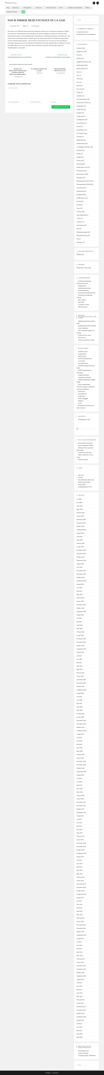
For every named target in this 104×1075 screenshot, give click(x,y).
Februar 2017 (80, 836)
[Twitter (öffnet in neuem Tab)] (94, 3)
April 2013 (80, 993)
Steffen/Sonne (81, 198)
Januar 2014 (80, 962)
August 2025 (80, 533)
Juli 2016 (79, 860)
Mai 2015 (79, 908)
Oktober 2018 (80, 768)
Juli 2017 (79, 819)
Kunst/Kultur (80, 130)
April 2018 (80, 788)
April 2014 (80, 952)
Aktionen (79, 48)
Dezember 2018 (81, 761)
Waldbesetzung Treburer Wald (87, 326)
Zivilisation (80, 242)
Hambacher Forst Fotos (85, 452)
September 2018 (81, 771)
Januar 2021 (80, 676)
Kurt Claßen (80, 133)
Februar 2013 (80, 1000)
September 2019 (81, 730)
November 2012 (81, 1010)
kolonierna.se (82, 337)
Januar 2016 (80, 880)
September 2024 (81, 560)
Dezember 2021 (81, 638)
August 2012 (80, 1020)
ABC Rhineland (82, 307)
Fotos (78, 85)
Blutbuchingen (81, 68)
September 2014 (81, 935)
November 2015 (81, 887)
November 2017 (81, 805)
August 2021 (80, 652)
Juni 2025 (79, 536)
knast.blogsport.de (83, 290)
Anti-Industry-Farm (83, 1051)
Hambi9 (79, 113)
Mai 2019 (79, 744)
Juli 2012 (79, 1023)
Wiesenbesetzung (82, 235)
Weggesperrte (82, 286)
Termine (79, 211)
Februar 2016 (80, 877)
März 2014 (80, 955)
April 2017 (80, 829)
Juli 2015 (79, 901)
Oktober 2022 (80, 608)
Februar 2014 (80, 959)
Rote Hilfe (81, 302)
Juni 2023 (79, 587)
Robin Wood (81, 484)
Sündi (78, 205)
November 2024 (81, 553)
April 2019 (80, 747)
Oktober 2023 (80, 577)
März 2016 (80, 874)
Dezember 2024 (81, 550)
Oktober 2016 (80, 850)
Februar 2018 (80, 795)
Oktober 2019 (80, 727)
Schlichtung (80, 187)
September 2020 (81, 690)
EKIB (79, 370)
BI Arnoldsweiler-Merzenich (86, 480)
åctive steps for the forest (85, 443)
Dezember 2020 (81, 679)
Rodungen (80, 177)
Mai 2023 (79, 591)
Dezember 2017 (81, 802)
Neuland (79, 150)
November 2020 (81, 683)
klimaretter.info (82, 394)
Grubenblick (80, 106)
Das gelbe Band (83, 363)
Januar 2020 (80, 717)
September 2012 (81, 1017)
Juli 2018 (79, 778)
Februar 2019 (80, 754)
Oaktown (79, 157)
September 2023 (81, 581)
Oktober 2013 (80, 972)
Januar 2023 (80, 601)
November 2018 (81, 764)
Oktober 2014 (80, 931)
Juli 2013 (79, 982)
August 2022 (80, 615)
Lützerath (79, 136)
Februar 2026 (80, 512)
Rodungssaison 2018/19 (84, 184)
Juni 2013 (79, 986)
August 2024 (80, 564)
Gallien (79, 92)
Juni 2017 (79, 822)
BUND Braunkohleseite (85, 358)
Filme (78, 79)
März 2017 (80, 833)
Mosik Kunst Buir (83, 459)
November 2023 (81, 574)
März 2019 (80, 751)
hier (20, 45)
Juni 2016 (79, 863)
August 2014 (80, 938)
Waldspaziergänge (82, 232)
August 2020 (80, 693)
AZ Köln (80, 477)
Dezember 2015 (81, 884)
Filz (78, 82)
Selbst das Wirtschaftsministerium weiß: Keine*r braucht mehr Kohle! (18, 71)
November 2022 (81, 604)
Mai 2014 (79, 948)
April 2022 (80, 625)
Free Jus (79, 89)
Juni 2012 (79, 1027)
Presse (79, 160)
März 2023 (80, 594)
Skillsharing (80, 191)
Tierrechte (79, 222)
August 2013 (80, 979)
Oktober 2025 (80, 526)
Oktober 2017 (80, 809)
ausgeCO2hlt (82, 354)
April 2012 (80, 1034)
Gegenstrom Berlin (83, 375)
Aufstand (79, 58)
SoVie (80, 403)
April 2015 (80, 911)
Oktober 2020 (80, 686)
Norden (79, 153)
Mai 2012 (79, 1030)
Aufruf (78, 55)
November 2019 (81, 724)
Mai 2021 (79, 662)
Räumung (79, 164)
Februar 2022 (80, 632)
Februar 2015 (80, 918)
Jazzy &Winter (81, 123)
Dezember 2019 (81, 720)
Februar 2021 (80, 673)
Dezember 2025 (81, 519)
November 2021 (81, 642)
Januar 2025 (80, 546)
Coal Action (81, 361)
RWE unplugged (83, 398)
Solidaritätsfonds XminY (85, 487)
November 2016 (81, 846)
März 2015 (80, 914)
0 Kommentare (35, 26)
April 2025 (80, 540)
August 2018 (80, 775)
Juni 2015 (79, 904)
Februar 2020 (80, 713)
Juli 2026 (79, 499)
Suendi (79, 201)
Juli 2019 (79, 737)
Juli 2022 (79, 618)
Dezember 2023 (81, 570)
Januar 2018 (80, 799)
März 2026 (80, 509)
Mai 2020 (79, 703)
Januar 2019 (80, 758)
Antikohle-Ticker (83, 351)
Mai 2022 (79, 621)
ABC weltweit (82, 300)
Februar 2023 (80, 598)
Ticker (78, 218)
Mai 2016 (79, 867)
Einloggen (48, 1072)
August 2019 (80, 734)
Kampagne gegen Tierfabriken (87, 1055)
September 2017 (81, 812)
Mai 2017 (79, 826)
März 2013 (80, 996)
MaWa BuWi (80, 140)
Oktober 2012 (80, 1013)
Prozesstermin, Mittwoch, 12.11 (60, 69)
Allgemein (25, 26)
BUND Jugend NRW (84, 482)
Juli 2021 (79, 656)
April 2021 (80, 666)
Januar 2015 (80, 921)
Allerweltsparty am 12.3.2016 (39, 69)
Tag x (78, 208)
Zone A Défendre (83, 328)
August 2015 (80, 897)
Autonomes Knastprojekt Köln (86, 293)
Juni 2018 (79, 782)
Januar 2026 (80, 516)
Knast (78, 126)
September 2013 (81, 976)
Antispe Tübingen (83, 1053)
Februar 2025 (80, 543)
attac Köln (81, 475)
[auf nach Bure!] (84, 419)
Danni (78, 72)
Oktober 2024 (80, 557)
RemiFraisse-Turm (82, 167)
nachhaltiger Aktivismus (83, 147)
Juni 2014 (79, 945)
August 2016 (80, 856)
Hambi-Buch (80, 109)
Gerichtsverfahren (82, 99)
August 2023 (80, 584)
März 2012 (80, 1037)
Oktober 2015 (80, 891)
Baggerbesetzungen (82, 62)
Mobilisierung (80, 143)
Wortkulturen (82, 405)
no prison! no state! (83, 304)
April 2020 (80, 707)
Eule (78, 75)
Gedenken (80, 96)
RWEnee (81, 401)
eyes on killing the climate (85, 445)
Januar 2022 (80, 635)
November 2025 (81, 523)
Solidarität (79, 194)
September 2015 (81, 894)
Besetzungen (80, 65)
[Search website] (23, 12)
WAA (78, 228)
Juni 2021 (79, 659)
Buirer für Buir (82, 356)
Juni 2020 (79, 700)
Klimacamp (81, 391)
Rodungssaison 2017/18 (84, 181)
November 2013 (81, 969)
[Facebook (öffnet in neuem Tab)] (97, 3)
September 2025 (81, 529)
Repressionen (81, 174)
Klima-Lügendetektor (84, 384)
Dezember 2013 (81, 965)
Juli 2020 (79, 696)
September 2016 (81, 853)
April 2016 (80, 870)
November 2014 (81, 928)
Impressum (55, 1072)
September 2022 (81, 611)
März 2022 (80, 628)
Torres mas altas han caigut (86, 340)
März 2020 (80, 710)
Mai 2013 (79, 989)
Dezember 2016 (81, 843)
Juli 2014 (79, 942)
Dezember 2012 (81, 1006)
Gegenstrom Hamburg (84, 377)
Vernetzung (80, 225)
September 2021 (81, 649)
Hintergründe (80, 119)
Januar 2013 (80, 1003)
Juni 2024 (79, 567)
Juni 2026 (79, 502)
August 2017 (80, 816)
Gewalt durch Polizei (83, 102)
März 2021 (80, 669)
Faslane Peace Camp (84, 335)
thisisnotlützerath (81, 215)
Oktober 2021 (80, 645)
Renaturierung (81, 170)
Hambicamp (80, 116)
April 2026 (80, 506)
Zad (78, 239)
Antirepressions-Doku (84, 288)
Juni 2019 (79, 741)
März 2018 (80, 792)
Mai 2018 (79, 785)
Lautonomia (81, 396)
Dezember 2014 (81, 925)
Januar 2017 (80, 839)
